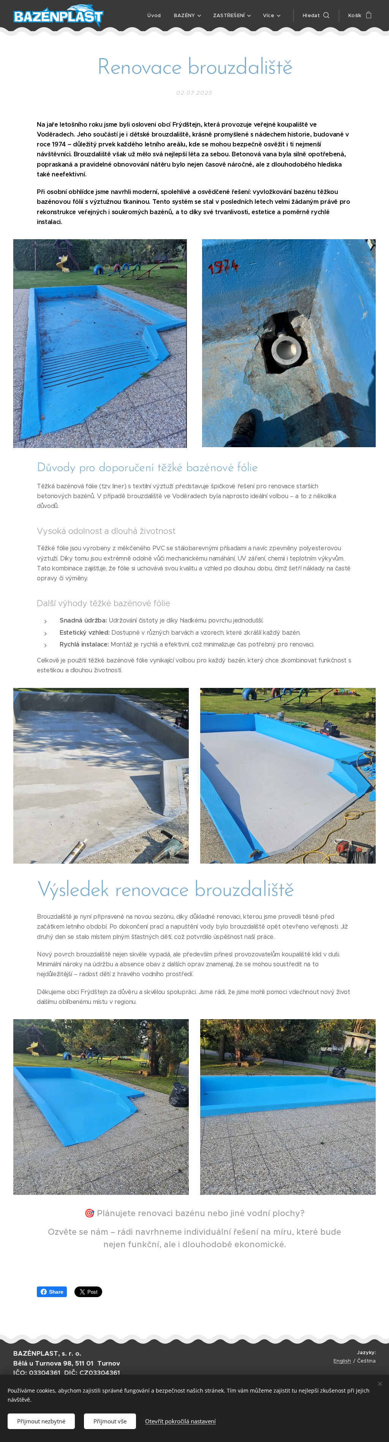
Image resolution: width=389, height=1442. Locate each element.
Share (56, 1292)
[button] (316, 15)
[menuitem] (154, 15)
